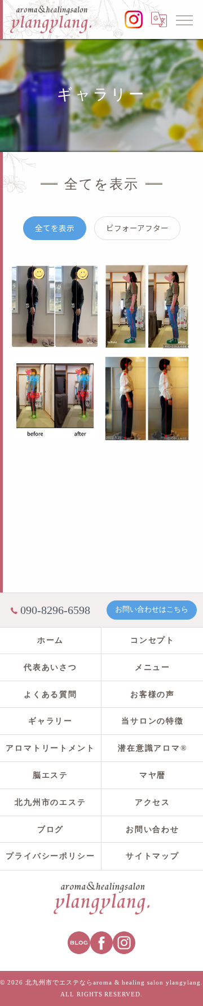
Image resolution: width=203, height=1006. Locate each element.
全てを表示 (54, 227)
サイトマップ (153, 856)
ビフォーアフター (137, 227)
